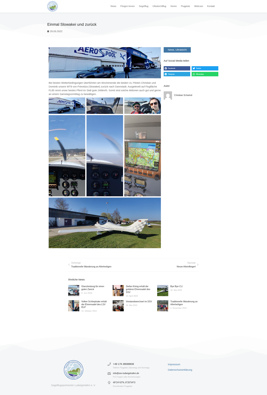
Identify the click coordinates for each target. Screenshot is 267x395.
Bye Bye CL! (176, 286)
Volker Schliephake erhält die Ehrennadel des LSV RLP (94, 304)
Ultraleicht (181, 49)
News (171, 49)
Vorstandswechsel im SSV (139, 301)
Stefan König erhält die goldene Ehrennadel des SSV (138, 289)
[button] (177, 68)
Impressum (174, 364)
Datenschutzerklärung (180, 369)
